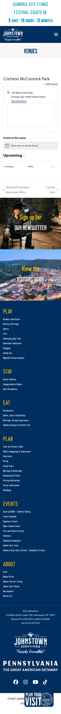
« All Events (51, 84)
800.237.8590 (43, 619)
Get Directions (19, 101)
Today (31, 166)
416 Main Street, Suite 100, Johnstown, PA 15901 (30, 615)
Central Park (49, 190)
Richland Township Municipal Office (16, 190)
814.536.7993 (26, 619)
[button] (56, 34)
